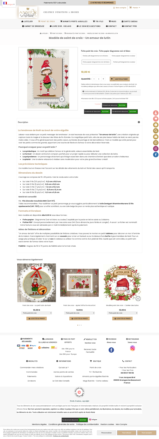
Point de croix (95, 367)
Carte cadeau (102, 381)
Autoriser (122, 105)
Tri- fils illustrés (95, 372)
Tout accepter (147, 433)
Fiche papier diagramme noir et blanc (96, 62)
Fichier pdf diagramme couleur (124, 62)
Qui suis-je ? (64, 367)
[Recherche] (155, 131)
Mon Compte (121, 424)
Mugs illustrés (88, 381)
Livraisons (32, 381)
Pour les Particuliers (128, 367)
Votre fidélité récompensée (103, 3)
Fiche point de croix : (105, 51)
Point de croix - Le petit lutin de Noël (37, 305)
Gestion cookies (107, 424)
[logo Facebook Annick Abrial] (111, 350)
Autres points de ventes (64, 372)
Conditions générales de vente (61, 424)
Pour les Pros (127, 370)
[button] (77, 325)
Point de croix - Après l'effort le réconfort (79, 305)
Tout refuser (126, 433)
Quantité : (86, 78)
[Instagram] (155, 148)
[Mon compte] (155, 113)
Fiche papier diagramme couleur (123, 56)
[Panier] (155, 119)
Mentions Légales (39, 424)
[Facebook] (155, 154)
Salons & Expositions (63, 376)
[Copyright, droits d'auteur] (155, 142)
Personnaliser (106, 433)
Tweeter (98, 104)
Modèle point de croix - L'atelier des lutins (122, 305)
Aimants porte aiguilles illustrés (95, 376)
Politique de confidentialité (87, 424)
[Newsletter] (155, 136)
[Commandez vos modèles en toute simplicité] (155, 125)
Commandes (31, 372)
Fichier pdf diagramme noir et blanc (95, 56)
